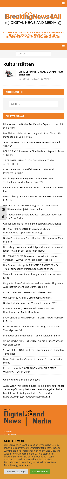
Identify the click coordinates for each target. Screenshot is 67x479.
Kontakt (8, 431)
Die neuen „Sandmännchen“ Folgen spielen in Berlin (31, 335)
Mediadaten (10, 434)
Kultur (47, 78)
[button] (62, 3)
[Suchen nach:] (33, 53)
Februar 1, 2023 (30, 78)
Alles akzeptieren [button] (40, 471)
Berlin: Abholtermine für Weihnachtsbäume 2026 (30, 303)
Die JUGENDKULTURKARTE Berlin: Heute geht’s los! (41, 73)
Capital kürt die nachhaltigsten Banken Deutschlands (32, 223)
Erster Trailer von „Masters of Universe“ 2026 (27, 292)
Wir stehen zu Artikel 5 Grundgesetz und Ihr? (27, 297)
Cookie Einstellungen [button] (16, 471)
